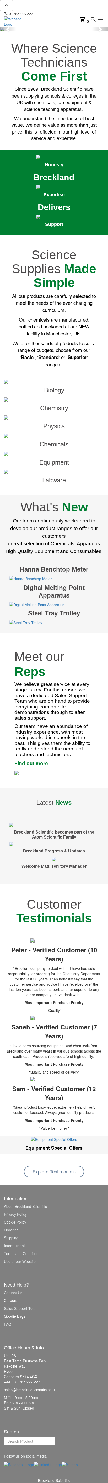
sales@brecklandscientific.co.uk (62, 13)
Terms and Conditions (22, 1253)
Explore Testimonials (54, 1171)
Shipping (11, 1237)
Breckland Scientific (54, 1480)
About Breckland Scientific (25, 1206)
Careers (10, 1300)
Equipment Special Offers (54, 1147)
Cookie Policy (15, 1222)
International (14, 1245)
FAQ (7, 1324)
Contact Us (13, 1292)
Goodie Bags (14, 1316)
